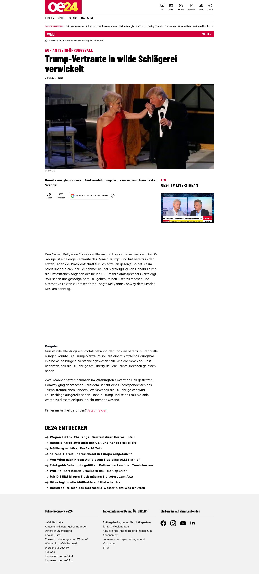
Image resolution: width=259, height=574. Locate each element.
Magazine (87, 18)
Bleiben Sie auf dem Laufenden (180, 511)
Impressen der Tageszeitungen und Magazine (124, 541)
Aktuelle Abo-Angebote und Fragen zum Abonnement (127, 533)
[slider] (178, 217)
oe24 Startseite (54, 522)
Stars (73, 18)
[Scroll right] (212, 26)
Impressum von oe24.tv (59, 560)
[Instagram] (173, 523)
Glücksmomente (75, 26)
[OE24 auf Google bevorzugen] (113, 196)
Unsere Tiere (184, 26)
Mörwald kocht (201, 26)
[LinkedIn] (193, 523)
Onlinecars (170, 26)
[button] (167, 217)
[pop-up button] (203, 217)
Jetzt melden (97, 410)
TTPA (106, 548)
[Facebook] (163, 523)
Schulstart (91, 26)
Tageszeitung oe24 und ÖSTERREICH (125, 511)
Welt (51, 34)
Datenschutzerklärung (58, 531)
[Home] (46, 40)
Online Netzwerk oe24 (59, 511)
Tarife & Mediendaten (116, 526)
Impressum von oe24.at (59, 556)
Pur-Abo (50, 552)
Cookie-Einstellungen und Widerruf (66, 539)
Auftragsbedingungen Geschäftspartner (127, 522)
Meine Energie (126, 26)
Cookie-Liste (52, 535)
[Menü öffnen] (211, 18)
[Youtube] (183, 523)
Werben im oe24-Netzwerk (61, 543)
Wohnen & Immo (107, 26)
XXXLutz (140, 26)
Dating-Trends (155, 26)
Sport (62, 18)
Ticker (49, 18)
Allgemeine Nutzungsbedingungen (66, 526)
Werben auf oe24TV (57, 548)
